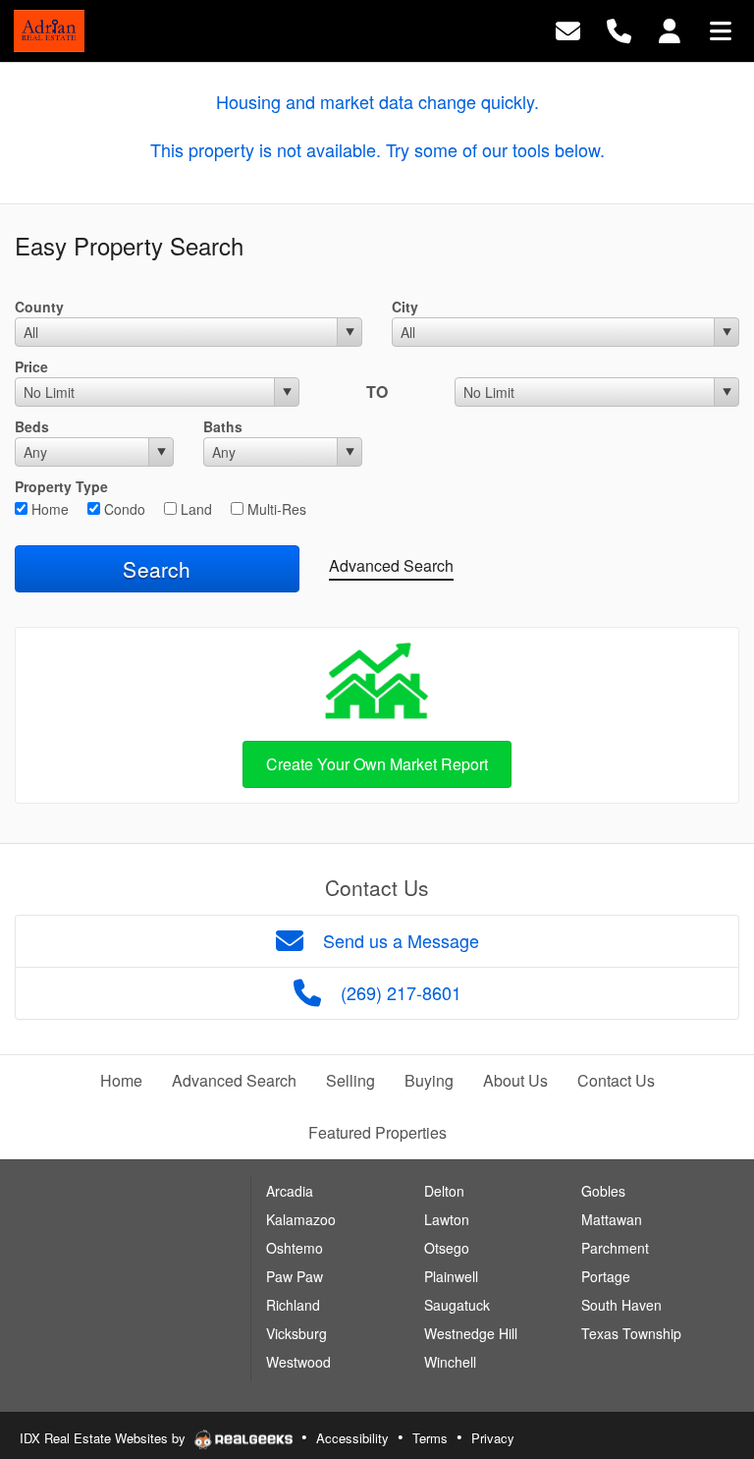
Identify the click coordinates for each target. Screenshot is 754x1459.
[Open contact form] (568, 29)
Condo (122, 509)
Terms (430, 1438)
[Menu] (720, 29)
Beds (32, 426)
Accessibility (352, 1438)
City (405, 306)
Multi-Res (274, 509)
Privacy (492, 1438)
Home (48, 509)
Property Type (61, 486)
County (39, 306)
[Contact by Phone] (619, 29)
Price (31, 366)
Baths (222, 426)
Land (194, 509)
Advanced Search (391, 565)
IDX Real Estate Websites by (104, 1438)
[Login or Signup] (669, 29)
